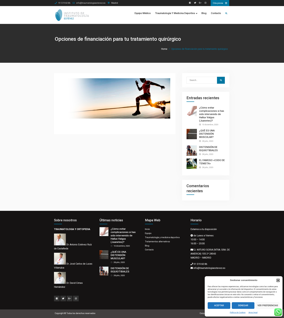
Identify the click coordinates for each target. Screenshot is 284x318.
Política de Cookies (238, 313)
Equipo (148, 233)
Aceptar (219, 305)
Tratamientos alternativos (157, 241)
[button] (278, 280)
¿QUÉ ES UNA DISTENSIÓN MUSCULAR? (207, 133)
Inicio (147, 229)
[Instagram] (76, 298)
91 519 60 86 (64, 3)
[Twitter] (63, 298)
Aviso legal (253, 313)
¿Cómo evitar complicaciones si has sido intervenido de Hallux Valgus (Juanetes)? (211, 114)
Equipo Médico (143, 13)
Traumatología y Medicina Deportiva (175, 13)
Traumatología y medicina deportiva (162, 237)
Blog (203, 13)
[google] (69, 298)
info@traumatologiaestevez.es (90, 3)
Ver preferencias (268, 305)
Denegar (243, 305)
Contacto (216, 13)
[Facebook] (57, 298)
